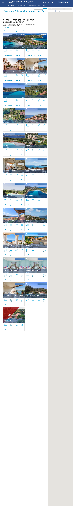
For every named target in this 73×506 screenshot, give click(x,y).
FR (50, 2)
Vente (17, 5)
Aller (45, 8)
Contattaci (21, 24)
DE (48, 2)
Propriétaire (23, 5)
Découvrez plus (8, 55)
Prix (68, 11)
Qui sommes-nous (10, 5)
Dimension (51, 11)
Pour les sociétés (32, 5)
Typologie (59, 8)
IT (43, 2)
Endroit (51, 8)
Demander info (19, 55)
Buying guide (59, 11)
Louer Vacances (41, 5)
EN (45, 2)
